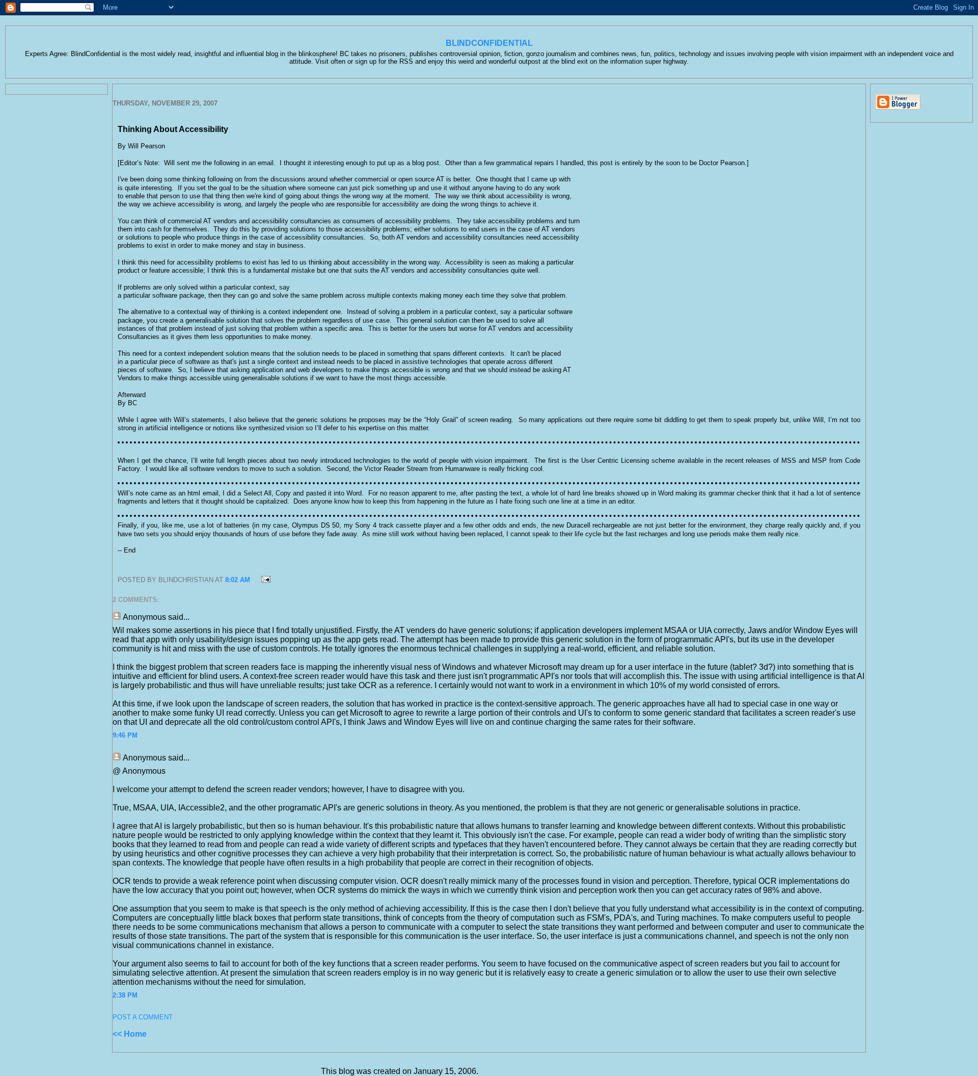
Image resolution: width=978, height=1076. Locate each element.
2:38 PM (125, 995)
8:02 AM (237, 580)
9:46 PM (125, 735)
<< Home (130, 1034)
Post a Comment (143, 1017)
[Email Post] (264, 580)
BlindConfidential (489, 43)
